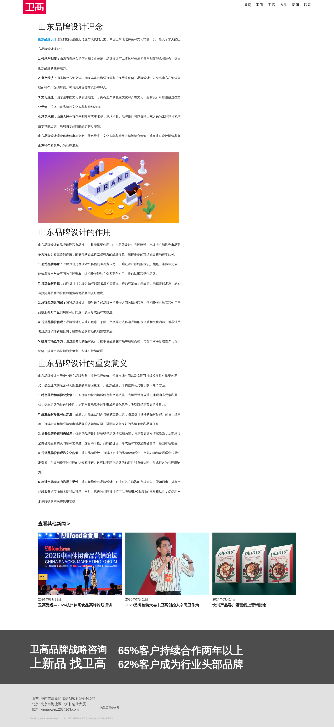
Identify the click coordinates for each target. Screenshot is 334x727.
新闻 (295, 5)
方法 (283, 5)
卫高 (271, 5)
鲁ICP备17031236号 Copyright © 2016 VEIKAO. (90, 718)
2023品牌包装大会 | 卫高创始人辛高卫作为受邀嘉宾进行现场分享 (181, 605)
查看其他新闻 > (54, 523)
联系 (307, 5)
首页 (247, 5)
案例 (259, 5)
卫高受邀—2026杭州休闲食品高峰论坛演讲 (75, 605)
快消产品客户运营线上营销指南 (239, 605)
